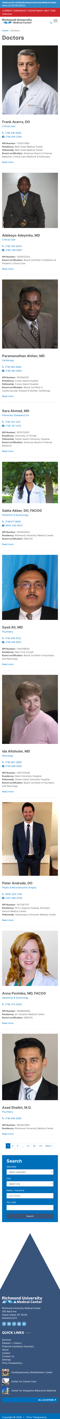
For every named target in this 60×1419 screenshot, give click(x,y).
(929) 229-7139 (13, 894)
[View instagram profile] (14, 1324)
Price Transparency (12, 1363)
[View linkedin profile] (24, 1324)
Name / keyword (15, 1190)
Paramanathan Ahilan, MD (23, 356)
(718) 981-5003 (13, 370)
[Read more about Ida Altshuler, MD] (30, 709)
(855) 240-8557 (14, 525)
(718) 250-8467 (13, 250)
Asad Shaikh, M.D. (17, 1108)
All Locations (46, 1400)
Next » (48, 1145)
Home (5, 30)
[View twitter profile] (9, 1324)
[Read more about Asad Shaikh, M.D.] (30, 1067)
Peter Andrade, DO (17, 883)
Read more (8, 162)
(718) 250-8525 (13, 246)
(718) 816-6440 (13, 132)
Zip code (11, 1202)
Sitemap (6, 1359)
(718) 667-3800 (13, 762)
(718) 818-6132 (13, 638)
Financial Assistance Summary (18, 1346)
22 (34, 1145)
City (9, 1178)
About (5, 1349)
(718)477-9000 (13, 521)
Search (30, 1216)
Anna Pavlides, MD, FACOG (24, 993)
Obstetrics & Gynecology (15, 515)
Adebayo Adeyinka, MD (21, 235)
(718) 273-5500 (13, 1004)
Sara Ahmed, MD (15, 411)
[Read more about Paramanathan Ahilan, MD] (30, 314)
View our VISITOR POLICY (14, 5)
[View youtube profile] (19, 1324)
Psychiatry (7, 631)
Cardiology (8, 360)
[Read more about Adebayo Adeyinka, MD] (30, 200)
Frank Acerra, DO (16, 122)
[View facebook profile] (4, 1324)
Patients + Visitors (11, 1343)
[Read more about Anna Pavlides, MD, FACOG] (30, 958)
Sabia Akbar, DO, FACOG (22, 511)
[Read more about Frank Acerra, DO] (30, 79)
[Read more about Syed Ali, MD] (30, 587)
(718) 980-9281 (13, 766)
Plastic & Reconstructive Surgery (19, 887)
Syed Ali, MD (12, 627)
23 (40, 1145)
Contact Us (8, 1356)
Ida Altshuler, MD (16, 751)
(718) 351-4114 (13, 425)
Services (6, 1339)
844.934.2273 (9, 1318)
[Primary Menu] (55, 21)
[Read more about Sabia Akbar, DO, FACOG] (30, 482)
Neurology (7, 755)
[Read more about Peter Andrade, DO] (30, 839)
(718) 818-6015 (13, 642)
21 (28, 1145)
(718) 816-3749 (13, 136)
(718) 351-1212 (13, 421)
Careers (6, 1353)
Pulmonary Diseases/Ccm (15, 415)
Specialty (11, 1166)
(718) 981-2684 (13, 367)
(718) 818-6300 (13, 1118)
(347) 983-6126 (13, 898)
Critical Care (8, 126)
